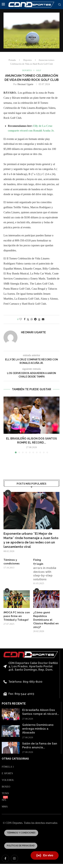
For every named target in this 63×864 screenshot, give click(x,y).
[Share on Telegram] (35, 319)
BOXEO (6, 787)
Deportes (27, 60)
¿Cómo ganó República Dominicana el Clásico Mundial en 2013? (46, 620)
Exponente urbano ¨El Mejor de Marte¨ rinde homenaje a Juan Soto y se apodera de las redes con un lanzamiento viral (31, 540)
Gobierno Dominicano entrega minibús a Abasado (38, 728)
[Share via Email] (43, 319)
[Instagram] (14, 858)
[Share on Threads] (39, 319)
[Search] (59, 4)
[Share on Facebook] (24, 319)
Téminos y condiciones (12, 561)
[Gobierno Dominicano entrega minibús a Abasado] (11, 731)
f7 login (38, 563)
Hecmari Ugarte (25, 84)
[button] (6, 425)
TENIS (5, 793)
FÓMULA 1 (8, 767)
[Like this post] (20, 319)
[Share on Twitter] (28, 319)
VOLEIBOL (8, 780)
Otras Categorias (15, 758)
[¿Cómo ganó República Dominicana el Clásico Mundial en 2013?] (46, 599)
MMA (5, 806)
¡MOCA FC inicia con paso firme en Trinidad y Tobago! (17, 616)
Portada (12, 60)
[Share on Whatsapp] (32, 319)
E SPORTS (7, 773)
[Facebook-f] (5, 858)
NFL (4, 800)
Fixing (37, 559)
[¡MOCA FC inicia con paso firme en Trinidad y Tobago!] (17, 599)
